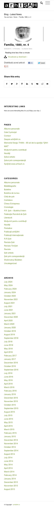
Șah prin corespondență (14, 256)
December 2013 (11, 482)
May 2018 (8, 348)
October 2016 (10, 366)
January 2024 (10, 292)
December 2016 (11, 362)
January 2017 (10, 359)
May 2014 (8, 464)
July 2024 (8, 281)
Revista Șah (9, 242)
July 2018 (8, 341)
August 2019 (9, 334)
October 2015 (10, 404)
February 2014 (10, 475)
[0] (30, 63)
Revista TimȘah (11, 245)
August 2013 (9, 489)
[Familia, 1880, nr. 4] (23, 34)
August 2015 (9, 411)
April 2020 (8, 320)
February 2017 (10, 355)
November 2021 (11, 299)
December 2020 (11, 316)
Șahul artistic (9, 156)
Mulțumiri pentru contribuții (15, 149)
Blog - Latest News (13, 14)
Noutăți (7, 153)
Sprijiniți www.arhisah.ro (14, 163)
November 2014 (11, 443)
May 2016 (8, 380)
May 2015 (8, 422)
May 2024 (8, 285)
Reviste (7, 249)
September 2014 (11, 450)
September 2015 (11, 408)
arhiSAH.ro (16, 504)
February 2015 (10, 432)
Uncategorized (10, 263)
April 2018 (8, 352)
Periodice (17, 49)
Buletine (7, 189)
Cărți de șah (9, 196)
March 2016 (9, 387)
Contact (7, 135)
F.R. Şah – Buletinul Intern (15, 210)
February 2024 (10, 288)
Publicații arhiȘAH (11, 231)
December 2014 (11, 439)
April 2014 (8, 468)
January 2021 (10, 313)
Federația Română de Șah (15, 214)
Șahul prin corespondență (15, 160)
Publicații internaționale (13, 235)
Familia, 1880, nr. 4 (16, 44)
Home (15, 17)
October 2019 (10, 331)
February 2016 (10, 390)
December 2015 (11, 397)
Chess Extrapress (12, 203)
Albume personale (12, 128)
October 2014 (10, 447)
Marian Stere (28, 49)
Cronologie (8, 207)
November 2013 (11, 485)
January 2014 (10, 478)
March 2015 (9, 429)
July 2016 (8, 373)
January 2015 (10, 436)
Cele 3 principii (10, 132)
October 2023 (10, 295)
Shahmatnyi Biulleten (13, 259)
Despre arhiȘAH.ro (12, 139)
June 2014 (8, 461)
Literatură (8, 217)
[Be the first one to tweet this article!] (41, 63)
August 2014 (9, 454)
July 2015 (8, 415)
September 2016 (11, 369)
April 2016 (8, 383)
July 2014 (8, 457)
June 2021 (8, 309)
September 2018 (11, 338)
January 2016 (10, 394)
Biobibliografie (10, 185)
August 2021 (9, 302)
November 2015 (11, 401)
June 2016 (8, 376)
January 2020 (10, 327)
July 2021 (8, 306)
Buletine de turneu (11, 193)
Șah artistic (9, 252)
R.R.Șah (7, 238)
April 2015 (8, 425)
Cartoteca (8, 200)
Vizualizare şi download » (17, 56)
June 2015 (8, 418)
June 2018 (8, 345)
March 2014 (9, 471)
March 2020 (9, 323)
